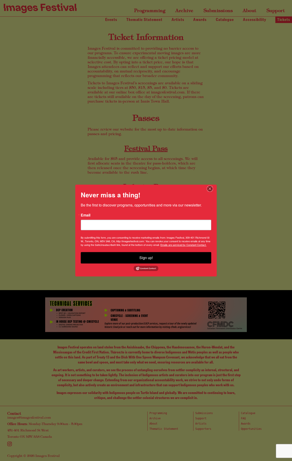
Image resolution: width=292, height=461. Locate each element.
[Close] (212, 188)
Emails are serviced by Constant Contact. (183, 245)
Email (85, 215)
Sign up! (146, 257)
